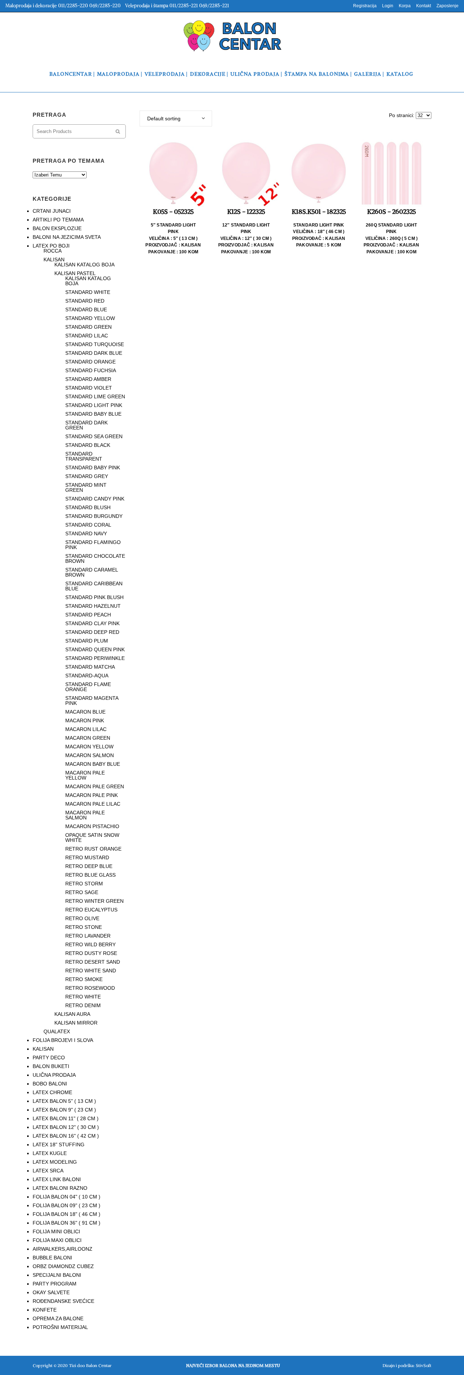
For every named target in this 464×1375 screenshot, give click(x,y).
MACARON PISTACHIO (92, 826)
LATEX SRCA (48, 1170)
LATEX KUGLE (50, 1153)
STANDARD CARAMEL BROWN (91, 572)
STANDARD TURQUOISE (94, 344)
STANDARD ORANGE (90, 362)
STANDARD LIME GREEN (95, 396)
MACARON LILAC (86, 729)
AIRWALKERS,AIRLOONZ (62, 1249)
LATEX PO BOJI (51, 246)
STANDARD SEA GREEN (94, 436)
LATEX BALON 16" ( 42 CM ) (66, 1136)
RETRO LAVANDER (88, 936)
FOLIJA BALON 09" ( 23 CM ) (66, 1205)
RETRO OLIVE (82, 918)
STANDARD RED (84, 301)
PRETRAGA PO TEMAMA (69, 161)
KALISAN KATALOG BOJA (84, 264)
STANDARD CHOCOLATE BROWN (95, 558)
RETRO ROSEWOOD (90, 988)
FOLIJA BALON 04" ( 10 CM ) (66, 1197)
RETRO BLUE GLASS (90, 875)
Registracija (365, 5)
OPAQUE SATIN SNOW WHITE (92, 837)
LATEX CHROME (52, 1092)
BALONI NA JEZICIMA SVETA (67, 237)
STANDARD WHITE (87, 292)
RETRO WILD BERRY (90, 944)
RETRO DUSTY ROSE (91, 953)
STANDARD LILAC (86, 335)
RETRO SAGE (81, 892)
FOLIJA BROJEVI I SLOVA (63, 1040)
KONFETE (45, 1310)
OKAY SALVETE (51, 1292)
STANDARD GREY (86, 476)
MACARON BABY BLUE (92, 764)
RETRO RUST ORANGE (93, 849)
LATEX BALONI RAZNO (60, 1188)
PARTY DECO (49, 1057)
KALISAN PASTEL (75, 273)
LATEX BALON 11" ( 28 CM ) (66, 1118)
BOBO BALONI (50, 1084)
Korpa (405, 5)
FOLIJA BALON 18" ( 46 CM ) (66, 1214)
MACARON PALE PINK (91, 795)
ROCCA (53, 251)
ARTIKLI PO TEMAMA (58, 220)
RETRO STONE (83, 927)
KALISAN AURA (72, 1014)
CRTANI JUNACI (52, 211)
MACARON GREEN (87, 738)
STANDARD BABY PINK (92, 467)
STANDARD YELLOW (90, 318)
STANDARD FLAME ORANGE (88, 686)
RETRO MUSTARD (87, 857)
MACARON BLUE (85, 712)
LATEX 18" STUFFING (58, 1144)
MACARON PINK (84, 720)
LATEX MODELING (55, 1162)
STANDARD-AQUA (86, 675)
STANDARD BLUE (86, 309)
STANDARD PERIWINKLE (95, 658)
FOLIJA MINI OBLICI (56, 1231)
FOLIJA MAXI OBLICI (57, 1240)
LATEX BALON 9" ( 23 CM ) (64, 1110)
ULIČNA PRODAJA (54, 1075)
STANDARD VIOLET (88, 388)
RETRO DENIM (83, 1005)
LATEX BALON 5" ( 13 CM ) (64, 1101)
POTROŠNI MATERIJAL (60, 1327)
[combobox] (176, 118)
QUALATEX (57, 1031)
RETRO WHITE (83, 997)
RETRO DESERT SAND (92, 962)
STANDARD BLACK (87, 445)
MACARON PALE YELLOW (85, 775)
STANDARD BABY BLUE (93, 414)
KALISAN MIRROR (76, 1023)
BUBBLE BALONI (52, 1257)
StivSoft (423, 1365)
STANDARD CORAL (88, 525)
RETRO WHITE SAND (90, 970)
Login (387, 5)
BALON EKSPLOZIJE (57, 228)
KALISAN (54, 259)
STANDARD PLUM (86, 641)
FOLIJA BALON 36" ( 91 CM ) (66, 1223)
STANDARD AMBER (88, 379)
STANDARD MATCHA (90, 667)
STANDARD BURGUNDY (94, 516)
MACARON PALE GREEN (94, 786)
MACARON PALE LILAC (92, 804)
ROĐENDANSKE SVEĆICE (63, 1301)
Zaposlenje (447, 5)
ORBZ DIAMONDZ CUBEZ (63, 1266)
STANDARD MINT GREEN (86, 487)
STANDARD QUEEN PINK (95, 649)
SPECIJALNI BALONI (57, 1275)
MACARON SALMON (89, 755)
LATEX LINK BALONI (57, 1179)
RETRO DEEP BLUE (88, 866)
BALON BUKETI (51, 1066)
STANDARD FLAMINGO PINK (93, 544)
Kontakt (423, 5)
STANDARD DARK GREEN (86, 425)
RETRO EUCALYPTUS (91, 910)
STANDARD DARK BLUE (93, 353)
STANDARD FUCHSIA (90, 370)
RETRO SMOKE (84, 979)
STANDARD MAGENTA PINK (91, 700)
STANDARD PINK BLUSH (94, 597)
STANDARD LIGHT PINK (93, 405)
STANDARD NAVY (86, 533)
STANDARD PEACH (88, 615)
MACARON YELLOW (89, 746)
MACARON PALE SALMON (85, 815)
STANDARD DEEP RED (92, 632)
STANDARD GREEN (88, 327)
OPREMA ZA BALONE (58, 1318)
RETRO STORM (84, 883)
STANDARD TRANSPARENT (83, 456)
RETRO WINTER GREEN (94, 901)
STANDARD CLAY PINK (92, 623)
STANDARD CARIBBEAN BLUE (94, 586)
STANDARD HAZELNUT (93, 606)
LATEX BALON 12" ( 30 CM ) (66, 1127)
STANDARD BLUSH (88, 507)
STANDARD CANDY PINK (94, 499)
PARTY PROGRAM (54, 1284)
